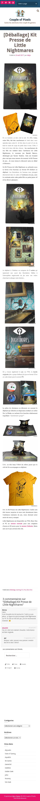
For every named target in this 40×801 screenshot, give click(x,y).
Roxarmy (8, 778)
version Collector (27, 526)
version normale (16, 523)
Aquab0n (8, 757)
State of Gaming (10, 754)
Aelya (29, 55)
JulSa (6, 775)
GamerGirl (8, 764)
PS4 (25, 590)
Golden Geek (9, 771)
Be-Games (8, 761)
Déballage (12, 590)
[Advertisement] (20, 695)
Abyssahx (8, 750)
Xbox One (29, 590)
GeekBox (8, 768)
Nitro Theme (16, 796)
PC (22, 590)
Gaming (18, 590)
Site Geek (8, 782)
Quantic (5, 628)
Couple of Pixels (20, 19)
